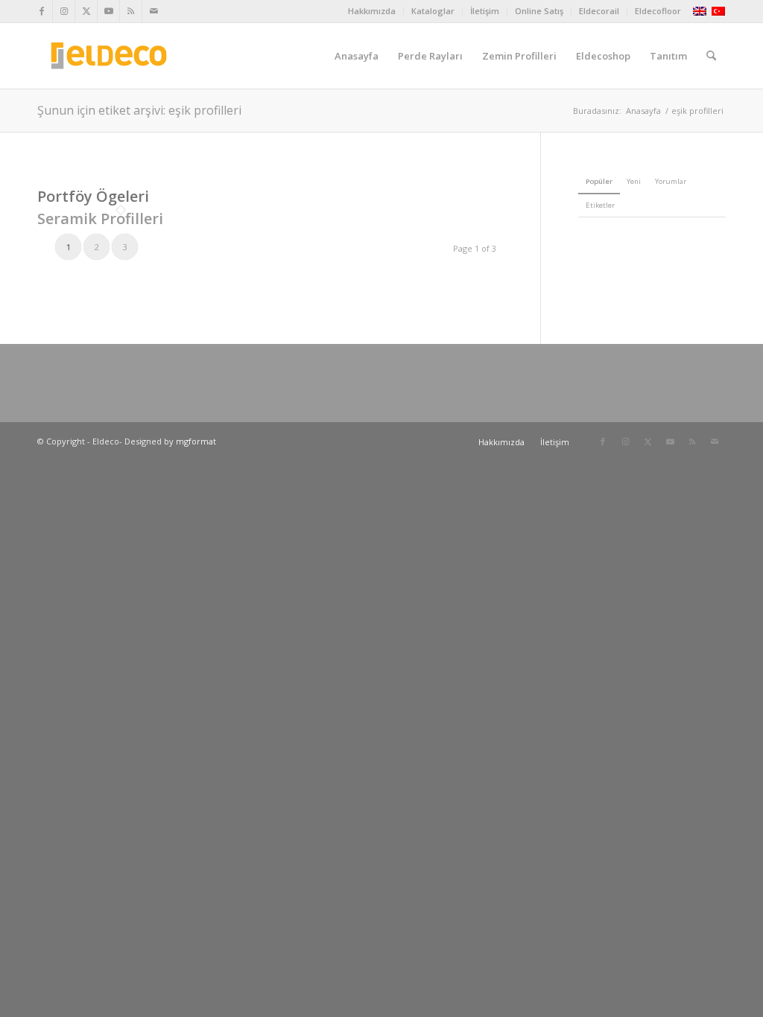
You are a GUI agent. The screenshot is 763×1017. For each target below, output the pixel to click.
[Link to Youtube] (108, 11)
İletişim (484, 10)
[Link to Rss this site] (131, 11)
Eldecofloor (658, 10)
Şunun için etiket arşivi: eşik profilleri (139, 110)
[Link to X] (86, 11)
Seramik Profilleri (100, 218)
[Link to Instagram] (64, 11)
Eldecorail (599, 10)
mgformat (196, 441)
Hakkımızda (372, 10)
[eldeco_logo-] (108, 56)
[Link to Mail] (153, 11)
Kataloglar (433, 10)
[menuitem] (372, 11)
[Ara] (711, 56)
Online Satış (539, 10)
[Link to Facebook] (41, 11)
